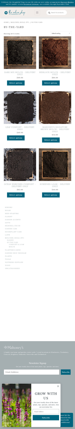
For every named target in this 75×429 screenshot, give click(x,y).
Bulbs (8, 210)
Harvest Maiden (67, 2)
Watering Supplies (14, 262)
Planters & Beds (13, 250)
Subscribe (66, 372)
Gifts (7, 223)
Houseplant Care (13, 232)
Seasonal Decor (12, 226)
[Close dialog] (58, 386)
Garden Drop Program (15, 253)
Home (6, 22)
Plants (8, 256)
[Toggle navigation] (37, 12)
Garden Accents (13, 220)
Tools (8, 259)
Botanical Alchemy (31, 4)
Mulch (12, 247)
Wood (7, 265)
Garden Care (11, 229)
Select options (15, 83)
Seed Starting (12, 213)
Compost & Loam (16, 244)
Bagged (10, 240)
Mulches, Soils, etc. (20, 22)
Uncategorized (12, 268)
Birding (8, 207)
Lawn (7, 235)
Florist (8, 216)
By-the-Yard (12, 242)
